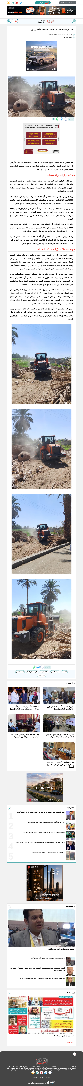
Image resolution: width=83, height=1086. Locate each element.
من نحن (48, 1077)
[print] (53, 119)
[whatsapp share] (57, 119)
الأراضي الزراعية (32, 671)
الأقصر (65, 671)
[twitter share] (61, 119)
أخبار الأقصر (20, 671)
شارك (70, 119)
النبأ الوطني (41, 675)
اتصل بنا (35, 1077)
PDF (13, 21)
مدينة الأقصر (55, 671)
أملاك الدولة (44, 671)
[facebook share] (65, 119)
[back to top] (74, 1054)
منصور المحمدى (68, 37)
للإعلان (41, 1077)
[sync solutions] (51, 1083)
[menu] (74, 21)
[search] (9, 21)
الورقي (41, 2)
